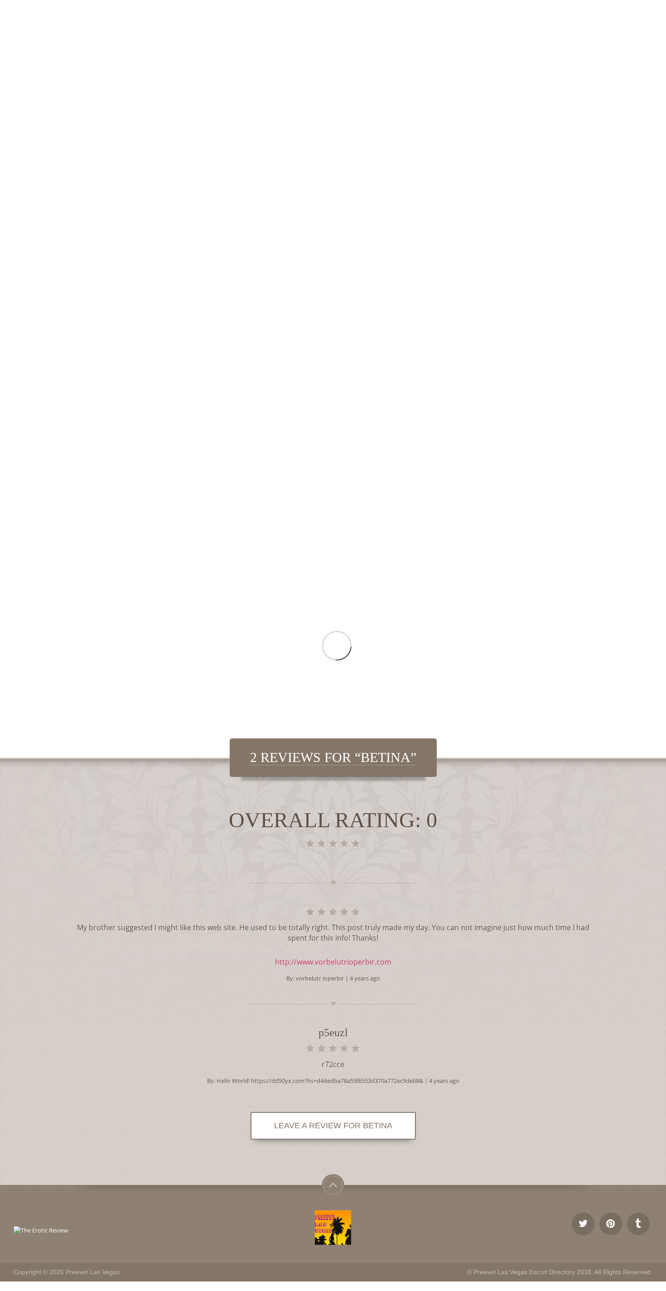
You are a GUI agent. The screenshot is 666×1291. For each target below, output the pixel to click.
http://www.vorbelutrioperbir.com (333, 962)
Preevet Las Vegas (93, 1272)
